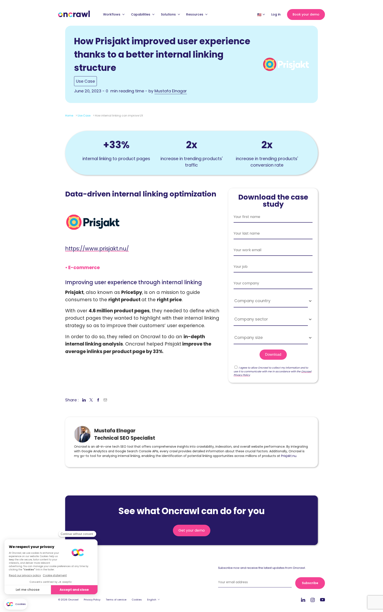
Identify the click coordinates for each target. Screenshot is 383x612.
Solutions (169, 14)
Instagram (313, 600)
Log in (276, 14)
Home (69, 115)
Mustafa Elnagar (170, 91)
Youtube (322, 600)
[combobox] (273, 300)
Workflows (112, 14)
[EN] (259, 14)
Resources (195, 14)
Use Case (85, 81)
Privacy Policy (92, 599)
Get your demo (191, 530)
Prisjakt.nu (288, 456)
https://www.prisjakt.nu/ (97, 248)
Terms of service (116, 599)
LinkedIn (303, 600)
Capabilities (141, 14)
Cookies (137, 599)
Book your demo (306, 14)
